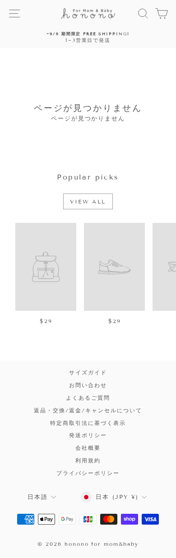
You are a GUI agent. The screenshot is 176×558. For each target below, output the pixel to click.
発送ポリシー (88, 435)
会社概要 (88, 447)
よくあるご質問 (88, 397)
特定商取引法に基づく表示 (87, 423)
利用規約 (88, 460)
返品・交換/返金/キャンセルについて (88, 410)
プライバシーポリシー (88, 473)
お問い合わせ (88, 385)
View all (88, 201)
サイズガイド (88, 372)
